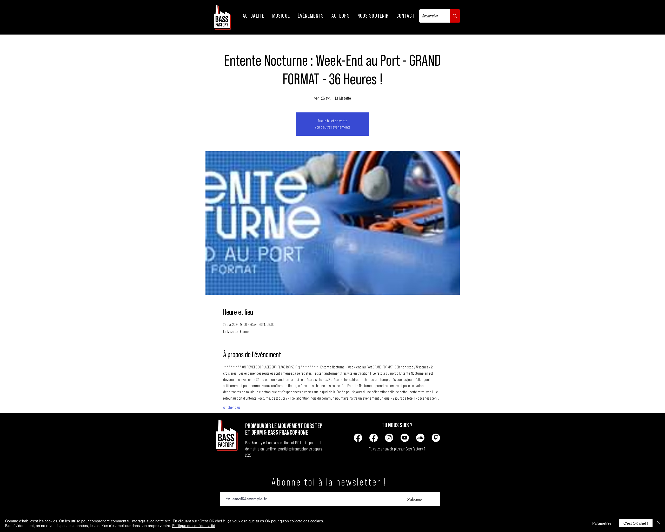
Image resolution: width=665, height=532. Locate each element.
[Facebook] (358, 438)
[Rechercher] (455, 16)
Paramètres (601, 523)
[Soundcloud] (420, 438)
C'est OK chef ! (635, 523)
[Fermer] (659, 523)
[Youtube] (405, 438)
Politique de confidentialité (193, 525)
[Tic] (436, 438)
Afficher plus (231, 407)
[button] (253, 16)
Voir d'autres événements (332, 127)
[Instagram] (389, 438)
